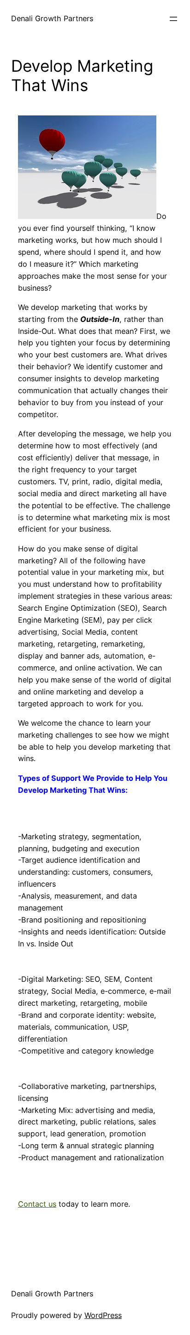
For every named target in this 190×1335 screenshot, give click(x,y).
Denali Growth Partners (52, 18)
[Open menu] (173, 18)
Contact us (37, 1204)
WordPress (103, 1315)
